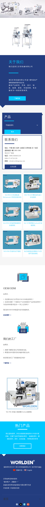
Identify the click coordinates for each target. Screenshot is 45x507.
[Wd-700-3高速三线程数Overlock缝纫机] (22, 393)
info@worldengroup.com (17, 161)
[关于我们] (22, 36)
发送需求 (7, 315)
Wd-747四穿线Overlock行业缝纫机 (33, 224)
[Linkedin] (24, 504)
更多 (12, 132)
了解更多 (17, 98)
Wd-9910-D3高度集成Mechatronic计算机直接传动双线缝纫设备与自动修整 (12, 196)
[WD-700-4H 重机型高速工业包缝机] (33, 183)
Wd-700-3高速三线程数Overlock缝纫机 (19, 412)
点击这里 (13, 166)
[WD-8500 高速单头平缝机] (12, 240)
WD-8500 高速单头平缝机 (12, 251)
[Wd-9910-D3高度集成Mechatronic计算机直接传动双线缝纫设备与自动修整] (12, 183)
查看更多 (22, 446)
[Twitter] (20, 504)
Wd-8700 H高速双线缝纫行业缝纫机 (12, 224)
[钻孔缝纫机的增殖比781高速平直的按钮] (33, 240)
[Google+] (28, 504)
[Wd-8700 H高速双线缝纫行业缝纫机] (12, 211)
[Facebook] (17, 504)
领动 (39, 467)
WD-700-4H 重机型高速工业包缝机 (33, 196)
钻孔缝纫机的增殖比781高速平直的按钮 (33, 252)
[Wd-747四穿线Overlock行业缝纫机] (33, 211)
